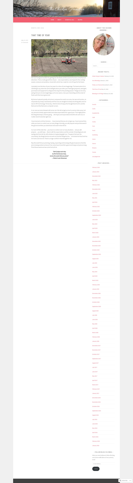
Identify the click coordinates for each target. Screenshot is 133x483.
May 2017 (94, 376)
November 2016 (96, 402)
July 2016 (94, 419)
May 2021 (94, 198)
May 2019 (94, 271)
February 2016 (96, 441)
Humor (94, 143)
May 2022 (94, 180)
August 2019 (95, 258)
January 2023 (95, 172)
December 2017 (96, 345)
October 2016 (95, 406)
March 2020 (95, 232)
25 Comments (24, 42)
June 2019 (95, 267)
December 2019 (96, 241)
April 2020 (94, 228)
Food (93, 130)
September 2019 (96, 254)
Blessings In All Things (97, 93)
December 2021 (96, 189)
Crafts (93, 109)
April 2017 (94, 380)
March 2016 (95, 437)
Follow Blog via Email (103, 452)
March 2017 (95, 385)
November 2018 (96, 298)
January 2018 (95, 341)
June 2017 (95, 371)
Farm (93, 126)
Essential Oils (69, 20)
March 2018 (95, 332)
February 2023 (96, 167)
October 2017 (95, 354)
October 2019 (95, 250)
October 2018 (95, 302)
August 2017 (95, 363)
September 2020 (96, 215)
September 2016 (96, 411)
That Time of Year (40, 35)
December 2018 (96, 293)
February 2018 (96, 337)
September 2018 (96, 306)
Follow (96, 469)
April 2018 (94, 328)
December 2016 (96, 397)
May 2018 (94, 324)
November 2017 (96, 350)
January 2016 (95, 445)
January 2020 (95, 237)
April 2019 (94, 276)
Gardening (95, 135)
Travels (94, 152)
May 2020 (94, 224)
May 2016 (94, 428)
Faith (93, 117)
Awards (94, 104)
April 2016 (94, 432)
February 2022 (96, 185)
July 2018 (94, 315)
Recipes (80, 20)
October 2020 (95, 211)
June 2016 (95, 424)
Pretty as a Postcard (97, 85)
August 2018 (95, 311)
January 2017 (95, 393)
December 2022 (96, 176)
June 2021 (95, 193)
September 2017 (96, 358)
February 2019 (96, 285)
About (59, 20)
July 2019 (94, 263)
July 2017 (94, 367)
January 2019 (95, 289)
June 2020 (95, 219)
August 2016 (95, 415)
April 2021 (94, 202)
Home (52, 20)
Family (94, 122)
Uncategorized (96, 156)
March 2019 (95, 280)
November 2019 (96, 245)
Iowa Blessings (96, 80)
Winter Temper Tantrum (98, 76)
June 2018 (95, 319)
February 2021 (96, 206)
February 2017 (96, 389)
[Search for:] (103, 66)
